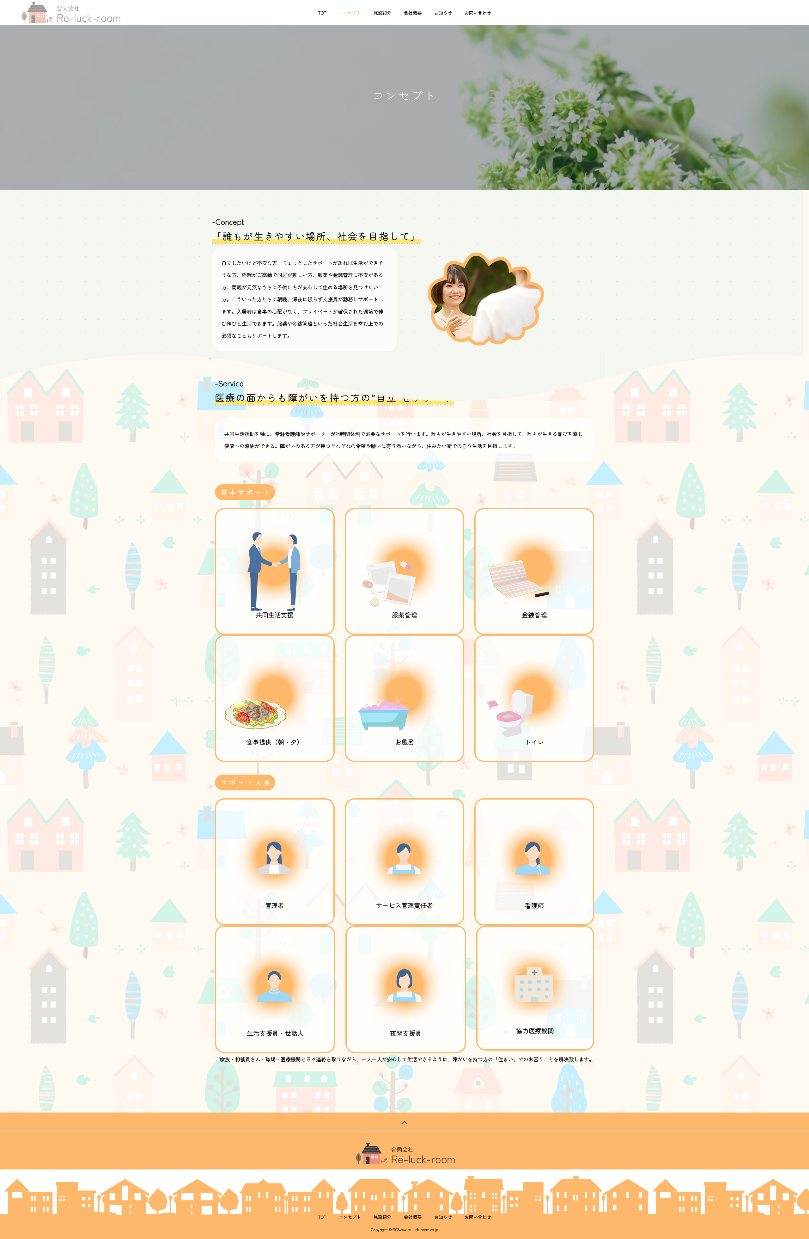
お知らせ (443, 12)
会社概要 (413, 12)
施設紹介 (382, 12)
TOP (322, 12)
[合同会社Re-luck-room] (70, 12)
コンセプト (350, 12)
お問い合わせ (478, 12)
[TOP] (404, 1122)
